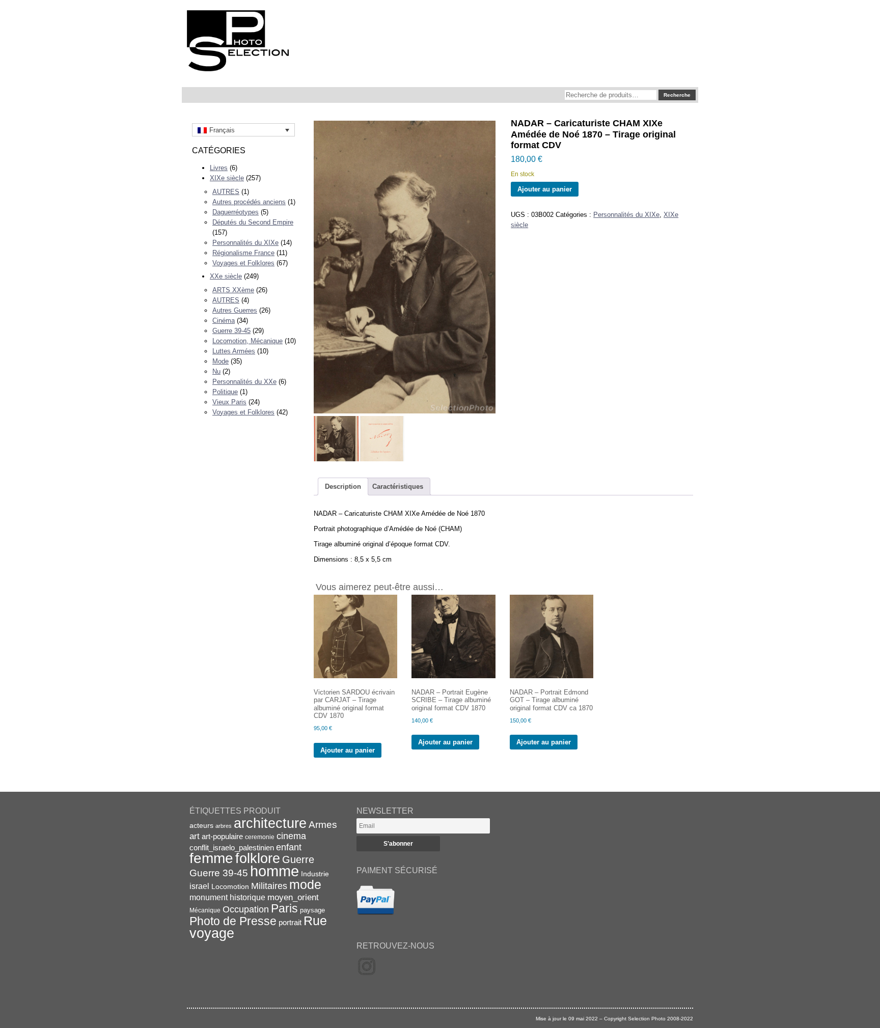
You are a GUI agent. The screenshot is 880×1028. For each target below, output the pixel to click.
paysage (312, 910)
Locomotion (230, 886)
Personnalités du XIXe (245, 242)
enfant (288, 847)
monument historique (227, 897)
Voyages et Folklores (243, 263)
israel (199, 886)
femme (211, 858)
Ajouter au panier (544, 189)
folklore (257, 858)
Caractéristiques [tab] (397, 486)
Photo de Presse (233, 921)
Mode (220, 361)
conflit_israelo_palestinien (231, 848)
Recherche (677, 95)
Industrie (315, 874)
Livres (219, 168)
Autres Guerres (234, 310)
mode (305, 884)
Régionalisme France (243, 253)
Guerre (298, 859)
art (194, 836)
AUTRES (225, 192)
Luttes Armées (233, 351)
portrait (290, 922)
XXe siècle (226, 276)
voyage (211, 933)
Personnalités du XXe (244, 381)
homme (274, 871)
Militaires (269, 886)
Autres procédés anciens (249, 202)
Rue (315, 920)
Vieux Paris (229, 402)
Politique (225, 392)
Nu (216, 371)
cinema (291, 836)
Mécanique (205, 910)
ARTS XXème (233, 290)
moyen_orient (293, 897)
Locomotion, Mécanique (247, 341)
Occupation (246, 909)
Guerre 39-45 (231, 331)
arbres (223, 826)
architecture (270, 823)
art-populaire (222, 836)
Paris (284, 908)
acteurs (201, 825)
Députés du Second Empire (252, 222)
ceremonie (259, 837)
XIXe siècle (227, 178)
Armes (323, 824)
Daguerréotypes (235, 212)
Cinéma (223, 320)
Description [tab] (343, 486)
